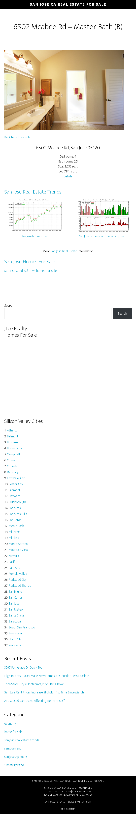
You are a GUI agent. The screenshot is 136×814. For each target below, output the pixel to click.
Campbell (13, 454)
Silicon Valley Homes (80, 802)
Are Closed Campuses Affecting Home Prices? (34, 701)
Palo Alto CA (77, 795)
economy (10, 723)
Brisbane (12, 442)
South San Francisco (22, 627)
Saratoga (15, 621)
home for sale (13, 732)
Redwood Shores (20, 585)
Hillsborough (17, 502)
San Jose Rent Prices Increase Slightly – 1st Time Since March (44, 692)
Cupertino (13, 466)
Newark (14, 556)
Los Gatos (15, 520)
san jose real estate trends (21, 740)
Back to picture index (18, 137)
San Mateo (16, 609)
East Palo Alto (16, 478)
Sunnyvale (15, 633)
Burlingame (14, 448)
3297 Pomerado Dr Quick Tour (24, 667)
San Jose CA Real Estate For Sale (68, 4)
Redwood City (18, 580)
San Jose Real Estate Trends (32, 192)
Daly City (12, 472)
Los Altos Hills (18, 514)
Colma (11, 460)
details (68, 176)
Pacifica (13, 562)
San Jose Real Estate (64, 251)
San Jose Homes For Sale (29, 261)
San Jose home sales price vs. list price (101, 236)
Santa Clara (16, 615)
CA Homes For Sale (55, 802)
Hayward (14, 496)
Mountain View (18, 550)
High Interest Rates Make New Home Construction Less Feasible (46, 676)
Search (8, 305)
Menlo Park (16, 526)
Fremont (14, 490)
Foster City (16, 484)
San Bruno (15, 591)
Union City (15, 639)
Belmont (12, 436)
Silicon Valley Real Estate (60, 788)
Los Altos (15, 508)
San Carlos (16, 597)
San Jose (14, 603)
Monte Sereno (18, 544)
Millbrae (14, 532)
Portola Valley (18, 574)
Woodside (15, 645)
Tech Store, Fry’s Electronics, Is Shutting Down (34, 684)
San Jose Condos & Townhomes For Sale (30, 271)
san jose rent (12, 748)
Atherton (13, 430)
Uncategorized (14, 765)
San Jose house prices (35, 236)
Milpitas (14, 538)
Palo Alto (15, 568)
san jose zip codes (16, 757)
